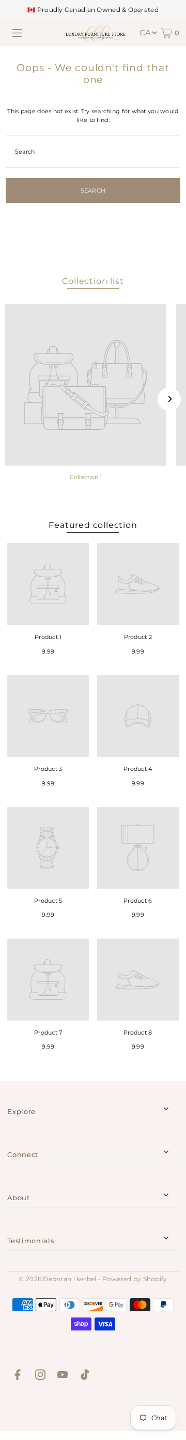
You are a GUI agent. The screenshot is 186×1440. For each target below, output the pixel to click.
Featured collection (93, 525)
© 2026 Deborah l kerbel (57, 1279)
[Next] (169, 399)
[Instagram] (40, 1376)
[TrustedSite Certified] (93, 1407)
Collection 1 (86, 477)
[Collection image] (85, 385)
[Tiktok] (85, 1376)
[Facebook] (17, 1376)
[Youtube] (62, 1376)
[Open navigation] (17, 33)
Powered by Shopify (134, 1279)
